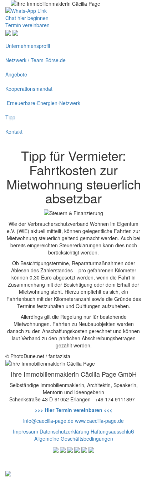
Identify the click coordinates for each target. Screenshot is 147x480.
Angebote (16, 74)
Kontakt (13, 131)
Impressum (25, 431)
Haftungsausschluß (112, 431)
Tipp (10, 117)
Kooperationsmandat (28, 88)
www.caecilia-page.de (99, 420)
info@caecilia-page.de (48, 420)
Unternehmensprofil (27, 45)
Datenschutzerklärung (64, 431)
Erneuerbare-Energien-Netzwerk (42, 103)
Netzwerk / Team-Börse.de (35, 60)
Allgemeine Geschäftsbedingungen (73, 438)
